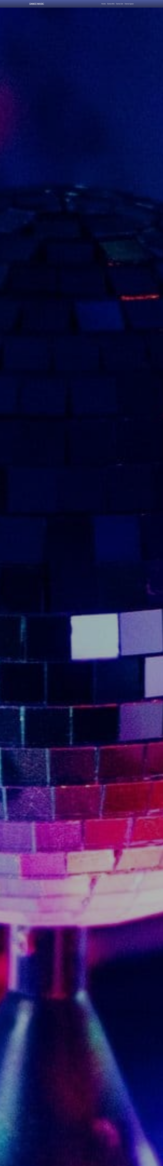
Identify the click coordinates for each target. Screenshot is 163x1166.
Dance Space (129, 4)
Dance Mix (111, 4)
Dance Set (119, 4)
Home (103, 4)
